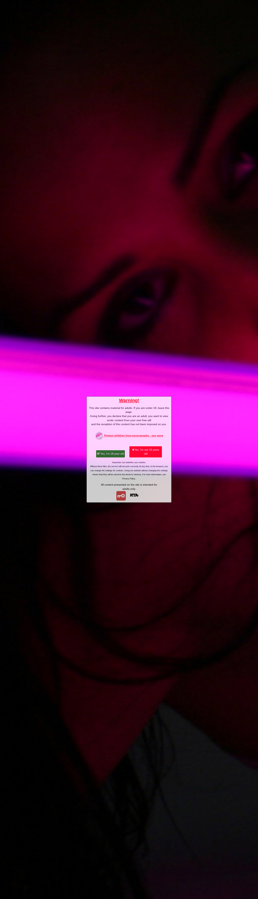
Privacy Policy (128, 478)
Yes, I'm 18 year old (112, 453)
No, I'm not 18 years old (146, 451)
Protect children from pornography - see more (133, 435)
